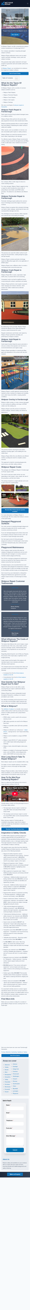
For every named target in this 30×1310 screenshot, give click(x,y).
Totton (14, 1086)
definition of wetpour (9, 709)
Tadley (6, 1079)
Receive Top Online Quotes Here (15, 829)
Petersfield (7, 1082)
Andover (15, 1064)
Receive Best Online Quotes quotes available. (15, 510)
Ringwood (15, 1093)
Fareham (15, 1071)
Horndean (7, 1084)
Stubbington (16, 1076)
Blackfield (15, 1088)
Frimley (3, 1052)
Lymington (15, 1091)
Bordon (6, 1069)
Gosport (15, 1078)
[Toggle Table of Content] (16, 78)
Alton (6, 1072)
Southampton (16, 1083)
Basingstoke (8, 1074)
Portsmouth (16, 1074)
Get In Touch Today (15, 73)
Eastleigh (15, 1066)
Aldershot (8, 1052)
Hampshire (7, 1077)
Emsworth (7, 1089)
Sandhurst (20, 1052)
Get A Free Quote (15, 1055)
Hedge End (16, 1069)
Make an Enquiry (15, 1174)
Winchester (8, 1086)
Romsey (15, 1081)
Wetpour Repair (7, 68)
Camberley (14, 1052)
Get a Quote (15, 34)
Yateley (25, 1052)
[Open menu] (28, 4)
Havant (6, 1091)
